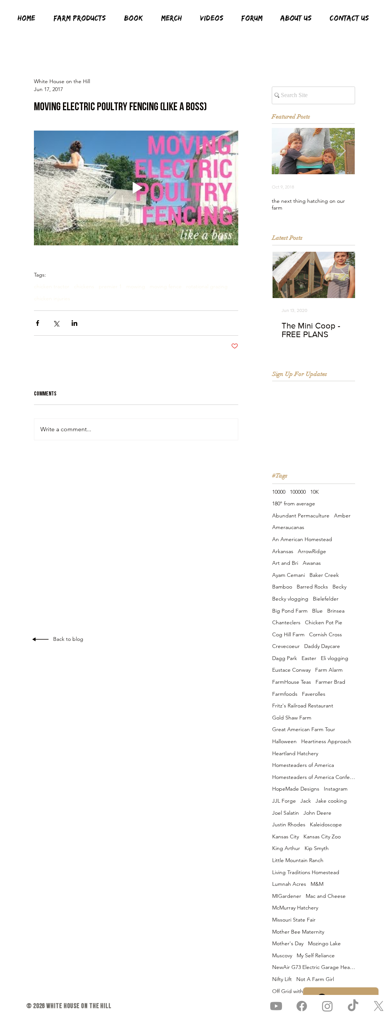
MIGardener (286, 896)
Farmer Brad (330, 681)
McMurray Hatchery (295, 907)
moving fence (166, 286)
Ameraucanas (288, 527)
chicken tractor (51, 286)
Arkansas (282, 551)
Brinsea (336, 610)
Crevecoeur (286, 646)
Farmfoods (284, 694)
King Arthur (286, 848)
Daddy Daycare (322, 646)
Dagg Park (284, 658)
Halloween (284, 741)
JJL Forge (284, 800)
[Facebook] (302, 1006)
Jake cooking (331, 800)
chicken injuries (52, 298)
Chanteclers (286, 622)
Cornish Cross (325, 634)
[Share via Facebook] (37, 323)
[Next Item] (342, 151)
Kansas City (285, 836)
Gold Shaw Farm (291, 717)
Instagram (336, 788)
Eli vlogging (334, 658)
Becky (339, 586)
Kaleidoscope (326, 824)
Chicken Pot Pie (323, 622)
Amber (342, 515)
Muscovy (282, 955)
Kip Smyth (317, 848)
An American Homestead (302, 539)
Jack (305, 800)
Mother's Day (287, 943)
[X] (379, 1006)
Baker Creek (324, 575)
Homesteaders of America (303, 765)
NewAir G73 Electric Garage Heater (313, 967)
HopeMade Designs (295, 788)
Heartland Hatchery (295, 753)
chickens (84, 286)
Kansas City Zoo (322, 836)
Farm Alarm (329, 669)
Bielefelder (326, 598)
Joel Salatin (285, 812)
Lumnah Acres (289, 884)
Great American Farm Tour (303, 729)
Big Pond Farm (290, 610)
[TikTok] (353, 1006)
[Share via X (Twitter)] (56, 323)
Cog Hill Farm (288, 634)
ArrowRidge (312, 551)
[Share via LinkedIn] (74, 323)
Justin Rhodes (288, 824)
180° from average (293, 503)
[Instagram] (327, 1006)
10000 (278, 491)
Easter (309, 658)
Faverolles (313, 694)
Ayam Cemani (288, 575)
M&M (317, 884)
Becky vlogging (290, 598)
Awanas (312, 563)
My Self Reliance (316, 955)
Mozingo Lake (324, 943)
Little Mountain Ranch (297, 860)
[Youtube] (276, 1006)
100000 (298, 491)
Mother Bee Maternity (298, 931)
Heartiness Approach (326, 741)
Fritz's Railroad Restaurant (302, 705)
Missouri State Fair (294, 919)
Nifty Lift (282, 979)
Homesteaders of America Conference (313, 777)
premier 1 (110, 286)
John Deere (317, 812)
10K (314, 491)
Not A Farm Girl (315, 979)
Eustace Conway (291, 669)
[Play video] (136, 188)
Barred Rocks (312, 586)
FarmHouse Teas (291, 681)
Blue (317, 610)
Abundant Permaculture (300, 515)
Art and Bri (285, 563)
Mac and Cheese (326, 896)
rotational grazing (207, 286)
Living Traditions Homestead (305, 872)
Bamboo (282, 586)
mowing (135, 286)
